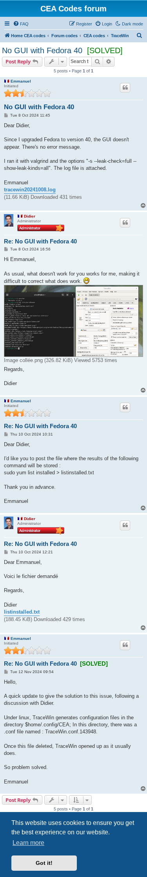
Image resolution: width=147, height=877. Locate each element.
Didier (29, 216)
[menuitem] (21, 24)
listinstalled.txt (22, 612)
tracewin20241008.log (30, 190)
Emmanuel (21, 81)
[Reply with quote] (125, 87)
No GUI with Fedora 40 (42, 50)
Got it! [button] (44, 863)
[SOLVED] (105, 50)
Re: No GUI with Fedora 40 (40, 241)
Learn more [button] (28, 842)
